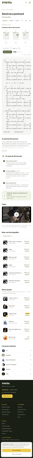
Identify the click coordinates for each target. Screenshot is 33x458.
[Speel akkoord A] (6, 43)
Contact (4, 433)
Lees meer (4, 151)
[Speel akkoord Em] (25, 43)
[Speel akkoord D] (16, 43)
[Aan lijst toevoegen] (25, 20)
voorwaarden (24, 226)
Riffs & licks (20, 412)
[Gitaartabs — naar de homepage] (7, 2)
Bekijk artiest (7, 236)
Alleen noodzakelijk (16, 454)
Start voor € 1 (7, 396)
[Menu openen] (29, 2)
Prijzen (3, 423)
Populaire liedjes (6, 407)
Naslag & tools (21, 414)
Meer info (21, 447)
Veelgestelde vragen (7, 431)
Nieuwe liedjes (5, 409)
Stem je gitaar (26, 54)
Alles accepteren (16, 450)
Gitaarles (20, 407)
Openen (7, 177)
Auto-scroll (7, 52)
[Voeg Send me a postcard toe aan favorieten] (22, 20)
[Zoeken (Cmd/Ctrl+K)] (26, 2)
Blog (19, 417)
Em (5, 60)
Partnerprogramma (6, 428)
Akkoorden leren (22, 409)
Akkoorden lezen (6, 24)
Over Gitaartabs (6, 426)
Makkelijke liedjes (6, 412)
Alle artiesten (5, 414)
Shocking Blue (9, 9)
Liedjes (3, 9)
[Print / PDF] (29, 20)
